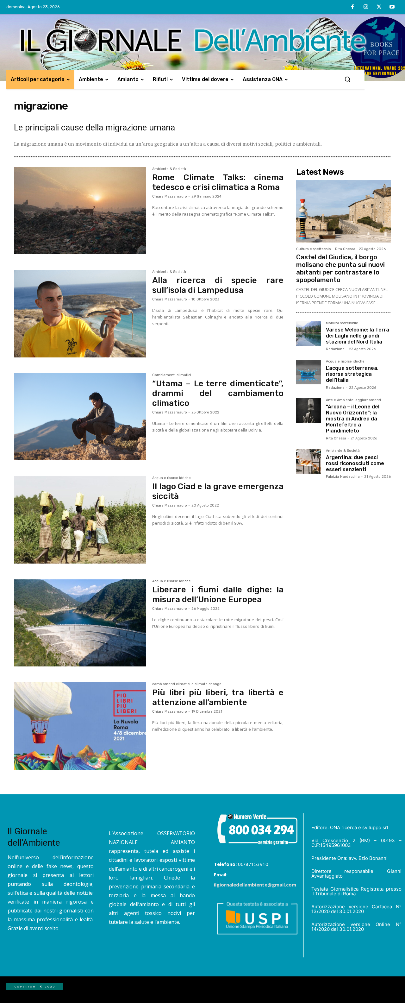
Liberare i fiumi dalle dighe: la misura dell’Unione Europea (218, 594)
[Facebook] (352, 7)
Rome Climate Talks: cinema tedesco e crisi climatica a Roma (218, 182)
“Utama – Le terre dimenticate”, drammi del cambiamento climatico (218, 393)
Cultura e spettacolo (313, 249)
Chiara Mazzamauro (169, 196)
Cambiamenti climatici (171, 375)
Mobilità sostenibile (342, 323)
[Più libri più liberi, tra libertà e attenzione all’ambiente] (80, 726)
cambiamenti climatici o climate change (186, 684)
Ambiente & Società (169, 169)
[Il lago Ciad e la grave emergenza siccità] (80, 520)
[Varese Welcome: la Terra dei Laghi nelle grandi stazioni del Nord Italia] (308, 333)
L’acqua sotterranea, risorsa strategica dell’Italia (352, 374)
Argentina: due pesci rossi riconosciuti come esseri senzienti (355, 463)
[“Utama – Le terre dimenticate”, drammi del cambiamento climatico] (80, 417)
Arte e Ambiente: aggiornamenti (353, 400)
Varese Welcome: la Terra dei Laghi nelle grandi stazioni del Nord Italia (357, 336)
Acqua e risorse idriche (171, 478)
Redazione (335, 349)
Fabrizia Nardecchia (343, 477)
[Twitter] (379, 7)
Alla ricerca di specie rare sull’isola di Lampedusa (218, 285)
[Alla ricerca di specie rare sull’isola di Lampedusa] (80, 313)
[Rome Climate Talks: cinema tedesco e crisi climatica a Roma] (80, 211)
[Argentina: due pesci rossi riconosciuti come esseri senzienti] (308, 461)
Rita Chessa (345, 249)
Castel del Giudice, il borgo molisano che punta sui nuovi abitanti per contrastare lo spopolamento (340, 268)
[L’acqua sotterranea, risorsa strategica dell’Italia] (308, 372)
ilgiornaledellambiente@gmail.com (255, 884)
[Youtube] (392, 7)
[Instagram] (365, 7)
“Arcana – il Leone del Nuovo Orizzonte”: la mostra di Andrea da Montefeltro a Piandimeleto (352, 419)
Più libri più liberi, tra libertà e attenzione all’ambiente (218, 697)
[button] (347, 79)
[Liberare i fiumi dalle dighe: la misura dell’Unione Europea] (80, 623)
